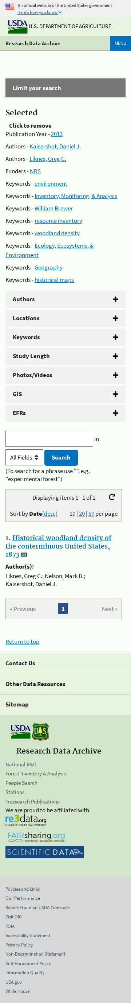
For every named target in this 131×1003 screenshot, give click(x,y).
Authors (24, 299)
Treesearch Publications (32, 801)
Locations (26, 318)
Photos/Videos (32, 375)
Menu (120, 43)
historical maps (54, 280)
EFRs (19, 413)
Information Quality (24, 972)
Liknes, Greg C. (47, 159)
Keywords (26, 337)
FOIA (10, 926)
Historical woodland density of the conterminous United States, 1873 (58, 546)
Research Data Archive (32, 43)
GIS (17, 394)
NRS (35, 171)
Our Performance (22, 898)
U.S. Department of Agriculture (69, 26)
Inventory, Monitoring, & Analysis (76, 196)
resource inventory (58, 221)
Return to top (22, 642)
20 (82, 514)
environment (51, 183)
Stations (14, 792)
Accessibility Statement (27, 935)
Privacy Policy (19, 945)
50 (91, 514)
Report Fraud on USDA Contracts (37, 908)
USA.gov (13, 982)
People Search (21, 782)
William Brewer (54, 208)
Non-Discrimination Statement (35, 954)
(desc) (49, 514)
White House (17, 991)
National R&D (20, 764)
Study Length (31, 356)
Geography (49, 267)
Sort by (33, 514)
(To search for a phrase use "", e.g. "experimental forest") (47, 475)
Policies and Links (22, 889)
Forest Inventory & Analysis (35, 773)
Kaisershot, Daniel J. (55, 146)
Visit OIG (13, 917)
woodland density (57, 233)
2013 (57, 134)
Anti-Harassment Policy (28, 963)
